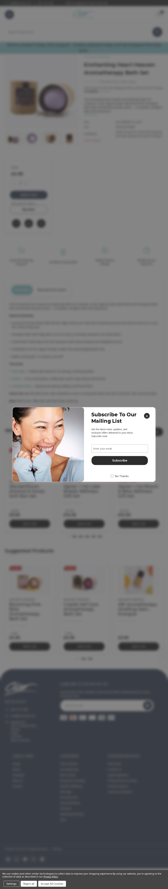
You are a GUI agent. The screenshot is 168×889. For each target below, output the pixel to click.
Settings (11, 884)
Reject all (28, 884)
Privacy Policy (50, 876)
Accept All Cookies (52, 884)
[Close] (147, 416)
